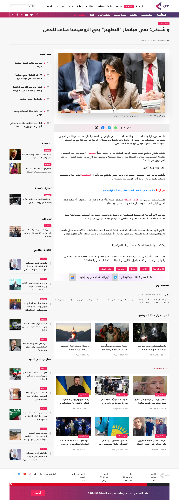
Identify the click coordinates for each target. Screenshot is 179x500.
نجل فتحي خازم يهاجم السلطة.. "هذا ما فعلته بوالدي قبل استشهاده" (34, 347)
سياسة (129, 6)
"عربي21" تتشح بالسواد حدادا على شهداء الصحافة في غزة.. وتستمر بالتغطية (37, 233)
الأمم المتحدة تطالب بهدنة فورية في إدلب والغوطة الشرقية (36, 156)
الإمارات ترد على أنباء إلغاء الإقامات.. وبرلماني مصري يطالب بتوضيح (36, 396)
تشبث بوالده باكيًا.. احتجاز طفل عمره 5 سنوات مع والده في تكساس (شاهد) (114, 401)
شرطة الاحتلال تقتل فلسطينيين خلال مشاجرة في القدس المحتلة (151, 442)
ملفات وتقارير (104, 15)
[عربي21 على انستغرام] (22, 15)
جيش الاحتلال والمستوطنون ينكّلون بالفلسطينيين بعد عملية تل (36, 201)
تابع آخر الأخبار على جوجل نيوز (94, 277)
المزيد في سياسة (161, 368)
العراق (82, 477)
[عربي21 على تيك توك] (17, 15)
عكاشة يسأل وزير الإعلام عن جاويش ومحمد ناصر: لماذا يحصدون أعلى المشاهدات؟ (35, 306)
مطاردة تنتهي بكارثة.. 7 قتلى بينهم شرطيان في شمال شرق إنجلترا (34, 327)
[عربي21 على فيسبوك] (37, 15)
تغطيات (100, 6)
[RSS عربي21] (12, 15)
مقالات (89, 6)
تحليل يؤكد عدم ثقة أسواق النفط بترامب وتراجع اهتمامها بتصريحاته (27, 89)
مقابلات (133, 15)
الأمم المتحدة (131, 200)
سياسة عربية (146, 15)
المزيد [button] (49, 6)
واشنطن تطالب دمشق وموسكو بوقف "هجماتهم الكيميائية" (151, 347)
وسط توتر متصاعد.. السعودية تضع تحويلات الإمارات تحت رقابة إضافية (35, 416)
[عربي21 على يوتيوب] (26, 15)
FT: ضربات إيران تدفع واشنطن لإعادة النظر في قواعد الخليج (28, 77)
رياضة (109, 6)
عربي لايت (61, 6)
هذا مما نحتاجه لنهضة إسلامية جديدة (28, 65)
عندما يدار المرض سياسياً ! (30, 99)
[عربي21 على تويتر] (31, 15)
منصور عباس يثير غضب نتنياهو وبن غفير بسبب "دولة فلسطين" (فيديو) (34, 286)
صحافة (80, 6)
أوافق (38, 493)
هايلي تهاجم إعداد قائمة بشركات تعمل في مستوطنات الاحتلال (37, 170)
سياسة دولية (79, 15)
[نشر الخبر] (96, 128)
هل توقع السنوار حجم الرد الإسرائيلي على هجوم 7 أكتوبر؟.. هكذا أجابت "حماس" (35, 266)
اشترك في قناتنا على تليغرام (136, 277)
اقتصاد (119, 6)
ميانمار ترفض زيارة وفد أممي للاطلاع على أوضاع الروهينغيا (129, 190)
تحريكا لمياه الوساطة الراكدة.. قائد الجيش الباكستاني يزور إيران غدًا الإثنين (74, 443)
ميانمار (91, 153)
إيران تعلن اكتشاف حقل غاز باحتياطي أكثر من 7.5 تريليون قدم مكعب (26, 125)
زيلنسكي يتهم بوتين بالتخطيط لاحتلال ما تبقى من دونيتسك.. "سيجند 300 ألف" (75, 401)
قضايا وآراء (128, 480)
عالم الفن (105, 480)
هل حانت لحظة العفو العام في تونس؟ (28, 113)
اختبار (92, 15)
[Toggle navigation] (33, 6)
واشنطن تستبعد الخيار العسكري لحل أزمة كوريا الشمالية (75, 347)
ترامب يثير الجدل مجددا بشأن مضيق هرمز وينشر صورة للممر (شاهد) (150, 401)
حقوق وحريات (120, 15)
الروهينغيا (86, 175)
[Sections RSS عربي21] (46, 474)
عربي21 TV (104, 477)
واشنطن (144, 269)
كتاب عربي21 (127, 477)
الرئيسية (138, 6)
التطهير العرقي (106, 269)
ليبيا (83, 480)
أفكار (71, 6)
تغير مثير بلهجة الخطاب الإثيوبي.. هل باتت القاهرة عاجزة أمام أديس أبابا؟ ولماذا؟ (35, 436)
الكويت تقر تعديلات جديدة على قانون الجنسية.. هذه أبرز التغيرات (35, 376)
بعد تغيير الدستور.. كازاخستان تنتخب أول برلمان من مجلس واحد (113, 442)
